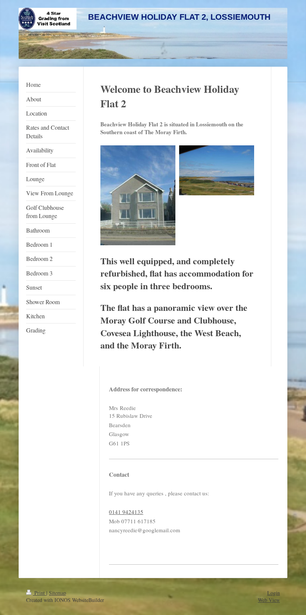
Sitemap (57, 592)
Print (39, 592)
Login (273, 592)
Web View (269, 599)
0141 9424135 (126, 511)
